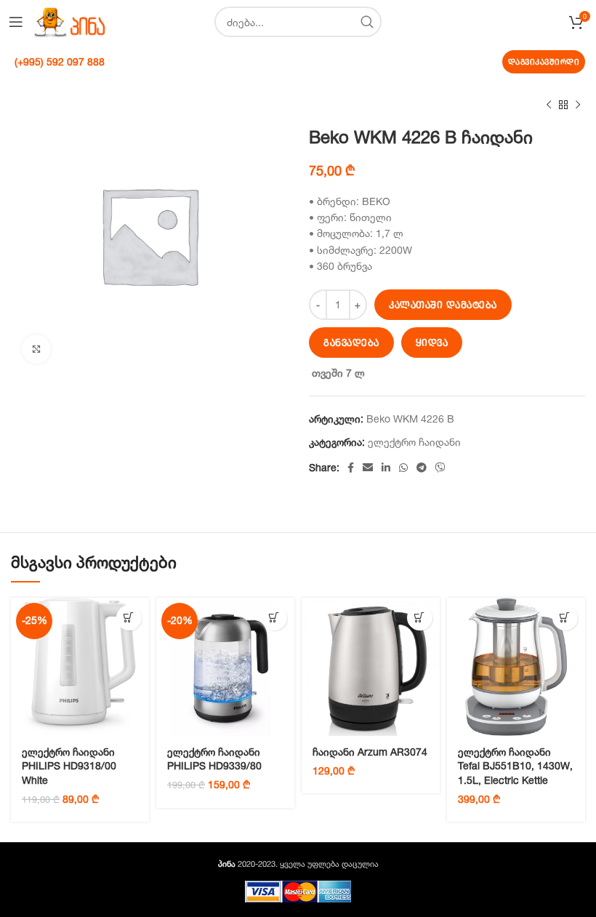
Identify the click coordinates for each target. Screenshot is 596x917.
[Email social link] (367, 467)
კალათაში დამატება (443, 305)
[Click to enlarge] (36, 349)
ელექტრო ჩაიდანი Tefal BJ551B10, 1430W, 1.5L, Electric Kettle (515, 765)
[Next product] (578, 105)
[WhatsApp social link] (403, 467)
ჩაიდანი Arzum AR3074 (370, 751)
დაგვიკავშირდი (544, 62)
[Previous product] (548, 105)
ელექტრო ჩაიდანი (414, 442)
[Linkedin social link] (386, 467)
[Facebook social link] (350, 467)
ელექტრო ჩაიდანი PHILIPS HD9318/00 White (69, 765)
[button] (129, 617)
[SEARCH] (366, 22)
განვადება (351, 342)
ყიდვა (432, 342)
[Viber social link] (440, 467)
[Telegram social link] (421, 467)
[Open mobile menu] (16, 21)
